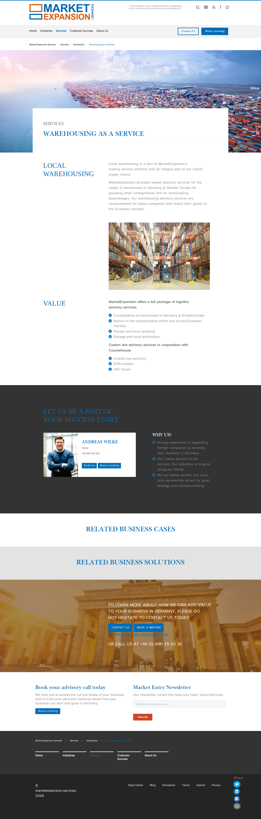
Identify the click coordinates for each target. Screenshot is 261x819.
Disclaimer (168, 785)
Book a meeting (214, 31)
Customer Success (81, 31)
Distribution (79, 45)
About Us (102, 31)
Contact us (120, 627)
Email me (89, 465)
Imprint (200, 785)
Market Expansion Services (42, 45)
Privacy (216, 785)
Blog (153, 785)
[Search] (198, 7)
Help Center (135, 785)
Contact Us (188, 31)
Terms (186, 785)
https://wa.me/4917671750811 (139, 635)
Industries (46, 31)
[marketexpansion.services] (62, 12)
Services (61, 31)
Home (33, 31)
